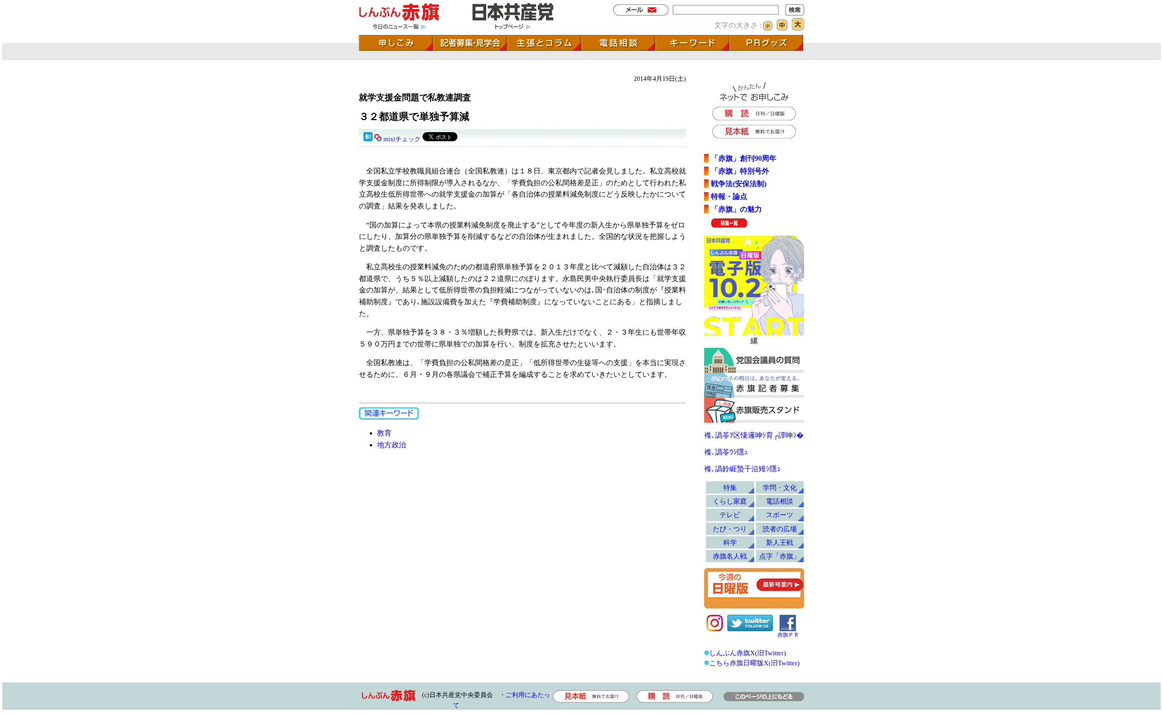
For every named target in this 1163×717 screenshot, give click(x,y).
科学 (730, 542)
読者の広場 (780, 529)
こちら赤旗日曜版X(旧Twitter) (754, 663)
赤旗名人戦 (730, 556)
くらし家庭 (730, 501)
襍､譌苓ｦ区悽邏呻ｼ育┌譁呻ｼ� (754, 435)
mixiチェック (402, 139)
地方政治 (391, 445)
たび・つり (730, 529)
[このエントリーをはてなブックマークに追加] (368, 139)
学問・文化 (780, 487)
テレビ (730, 515)
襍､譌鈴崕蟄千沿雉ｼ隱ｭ (742, 469)
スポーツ (779, 515)
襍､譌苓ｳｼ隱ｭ (726, 452)
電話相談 (779, 501)
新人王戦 (779, 542)
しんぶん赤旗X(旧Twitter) (747, 653)
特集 (730, 487)
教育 (384, 433)
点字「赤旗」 (779, 556)
